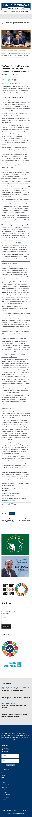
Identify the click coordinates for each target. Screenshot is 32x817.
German (3, 775)
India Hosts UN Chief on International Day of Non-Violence (24, 521)
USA (8, 688)
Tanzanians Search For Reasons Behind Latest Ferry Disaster (8, 521)
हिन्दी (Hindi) (4, 792)
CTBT (19, 243)
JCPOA (11, 411)
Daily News (6, 613)
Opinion (7, 498)
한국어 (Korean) (5, 797)
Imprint (16, 813)
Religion (24, 687)
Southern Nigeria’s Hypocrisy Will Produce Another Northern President (14, 715)
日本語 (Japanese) (5, 794)
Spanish (3, 782)
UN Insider (12, 500)
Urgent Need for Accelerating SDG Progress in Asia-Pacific (15, 698)
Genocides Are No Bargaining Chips (12, 690)
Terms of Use (10, 813)
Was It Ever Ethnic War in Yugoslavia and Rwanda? (13, 707)
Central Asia (12, 498)
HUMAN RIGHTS (5, 687)
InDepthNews (4, 74)
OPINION (3, 63)
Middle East (13, 687)
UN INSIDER (7, 748)
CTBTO (25, 254)
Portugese (4, 780)
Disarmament (5, 500)
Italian (2, 777)
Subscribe (6, 626)
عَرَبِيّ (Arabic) (4, 787)
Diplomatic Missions (8, 610)
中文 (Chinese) (4, 789)
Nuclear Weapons (21, 498)
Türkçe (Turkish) (5, 785)
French (3, 772)
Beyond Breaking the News (10, 612)
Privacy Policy (21, 813)
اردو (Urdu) (3, 799)
